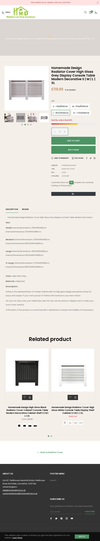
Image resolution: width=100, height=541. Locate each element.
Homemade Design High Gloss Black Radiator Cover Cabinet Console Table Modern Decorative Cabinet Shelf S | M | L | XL (27, 411)
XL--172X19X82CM (81, 113)
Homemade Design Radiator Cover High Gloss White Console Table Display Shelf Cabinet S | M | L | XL (72, 410)
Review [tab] (25, 209)
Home (49, 36)
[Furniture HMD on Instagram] (67, 518)
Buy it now (73, 150)
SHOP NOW (66, 2)
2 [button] (25, 124)
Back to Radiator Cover (51, 452)
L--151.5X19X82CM (60, 113)
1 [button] (22, 124)
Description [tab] (12, 209)
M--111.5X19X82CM (80, 106)
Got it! (82, 536)
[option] (27, 393)
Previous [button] (6, 117)
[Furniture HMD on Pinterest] (61, 518)
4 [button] (31, 124)
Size (52, 101)
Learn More (17, 537)
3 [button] (28, 124)
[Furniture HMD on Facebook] (51, 518)
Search (53, 480)
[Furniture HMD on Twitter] (56, 518)
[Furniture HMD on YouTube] (72, 518)
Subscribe (90, 511)
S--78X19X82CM (60, 106)
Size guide (78, 158)
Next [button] (46, 117)
